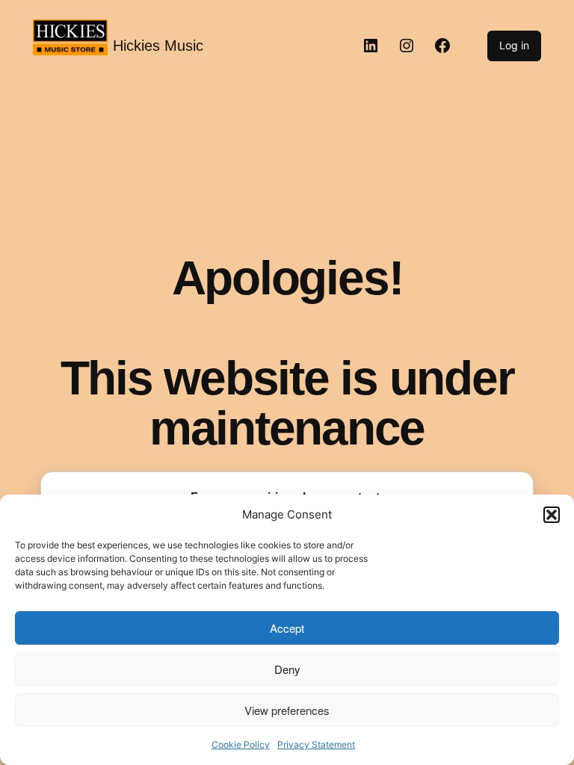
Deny (287, 669)
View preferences (287, 710)
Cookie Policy (241, 744)
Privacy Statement (316, 744)
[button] (551, 514)
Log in (514, 45)
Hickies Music (158, 45)
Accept (287, 628)
